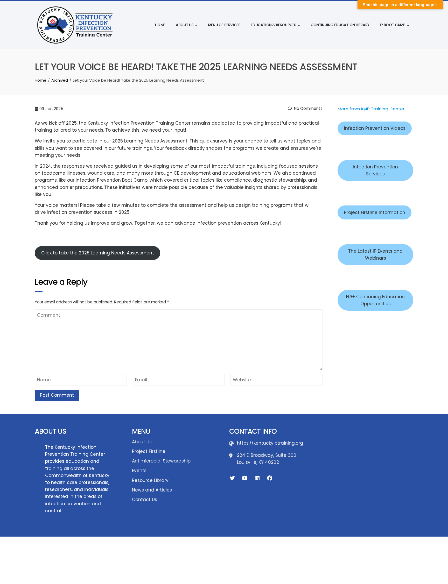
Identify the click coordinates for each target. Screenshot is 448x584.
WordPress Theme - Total (208, 546)
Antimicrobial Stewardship (161, 461)
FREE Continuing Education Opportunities (375, 300)
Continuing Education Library (340, 24)
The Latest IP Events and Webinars (375, 254)
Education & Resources (273, 24)
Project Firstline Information (374, 212)
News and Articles (152, 490)
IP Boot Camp (392, 24)
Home (160, 24)
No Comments (308, 108)
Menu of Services (224, 24)
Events (139, 470)
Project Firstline (148, 451)
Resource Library (150, 480)
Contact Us (144, 499)
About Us (185, 24)
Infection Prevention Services (375, 170)
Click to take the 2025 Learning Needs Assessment (97, 253)
